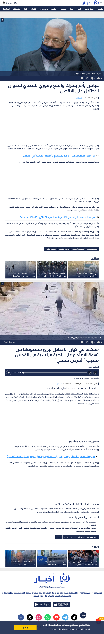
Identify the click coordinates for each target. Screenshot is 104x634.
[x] (30, 617)
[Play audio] (8, 372)
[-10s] (90, 373)
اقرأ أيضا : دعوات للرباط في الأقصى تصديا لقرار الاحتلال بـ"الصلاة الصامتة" (57, 217)
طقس (53, 9)
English (9, 3)
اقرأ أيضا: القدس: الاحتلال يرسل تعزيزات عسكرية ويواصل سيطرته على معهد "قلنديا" (51, 456)
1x (15, 373)
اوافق (25, 627)
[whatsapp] (47, 617)
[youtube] (56, 617)
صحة (71, 9)
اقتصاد (33, 9)
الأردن (79, 9)
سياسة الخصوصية (59, 629)
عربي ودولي (44, 9)
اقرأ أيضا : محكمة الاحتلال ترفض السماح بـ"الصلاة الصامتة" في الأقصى (59, 155)
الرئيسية (100, 9)
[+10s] (95, 373)
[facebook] (21, 617)
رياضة (26, 9)
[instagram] (39, 617)
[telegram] (65, 617)
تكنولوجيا (6, 9)
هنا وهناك (16, 9)
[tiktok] (74, 617)
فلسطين (63, 9)
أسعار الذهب (89, 9)
